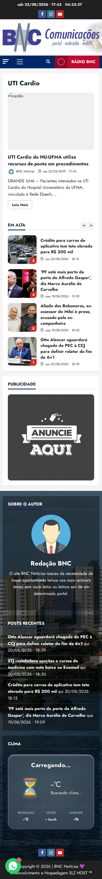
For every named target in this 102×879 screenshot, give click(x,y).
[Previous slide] (84, 225)
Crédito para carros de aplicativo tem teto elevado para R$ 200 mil (22, 249)
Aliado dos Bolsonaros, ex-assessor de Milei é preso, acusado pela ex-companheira (22, 317)
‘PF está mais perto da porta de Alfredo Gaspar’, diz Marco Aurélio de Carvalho (22, 283)
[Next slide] (91, 225)
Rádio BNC (83, 62)
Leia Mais (22, 205)
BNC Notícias (25, 171)
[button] (6, 61)
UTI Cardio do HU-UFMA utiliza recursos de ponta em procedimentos (51, 121)
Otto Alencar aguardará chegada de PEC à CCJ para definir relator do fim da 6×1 (22, 351)
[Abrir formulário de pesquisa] (48, 62)
